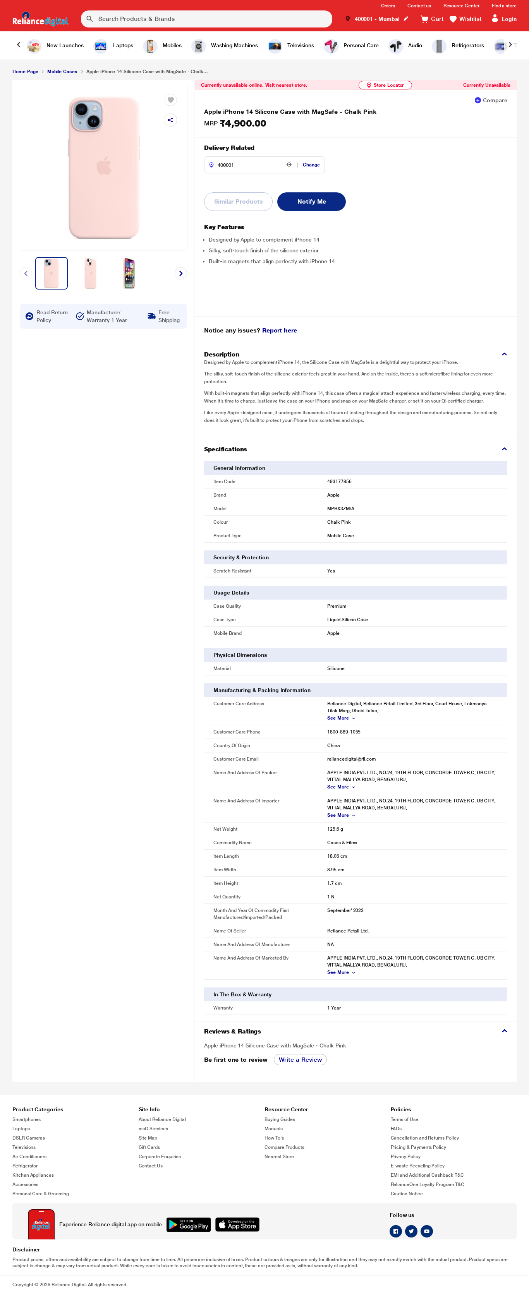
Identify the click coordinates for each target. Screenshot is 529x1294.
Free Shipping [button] (168, 316)
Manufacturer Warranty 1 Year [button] (107, 316)
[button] (377, 19)
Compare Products (284, 1147)
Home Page (25, 71)
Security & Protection (241, 557)
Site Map (148, 1138)
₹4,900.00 (235, 123)
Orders (388, 6)
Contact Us (151, 1166)
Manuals (273, 1128)
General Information (239, 468)
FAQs (396, 1128)
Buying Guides (279, 1119)
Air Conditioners (29, 1156)
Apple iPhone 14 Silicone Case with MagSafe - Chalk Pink (290, 111)
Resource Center (461, 6)
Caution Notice (407, 1193)
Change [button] (311, 165)
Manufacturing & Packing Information (262, 690)
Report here (279, 330)
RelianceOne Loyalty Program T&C (427, 1184)
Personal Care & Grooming (40, 1193)
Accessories (25, 1184)
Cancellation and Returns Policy (425, 1138)
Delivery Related (229, 147)
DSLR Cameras (28, 1138)
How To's (274, 1138)
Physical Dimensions (240, 655)
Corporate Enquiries (160, 1156)
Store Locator (389, 85)
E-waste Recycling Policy (418, 1166)
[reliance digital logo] (40, 19)
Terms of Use (404, 1119)
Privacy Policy (406, 1156)
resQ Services (153, 1128)
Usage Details (231, 593)
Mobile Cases (62, 71)
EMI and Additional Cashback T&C (427, 1175)
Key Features (224, 227)
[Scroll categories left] (18, 45)
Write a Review (300, 1059)
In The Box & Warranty (242, 994)
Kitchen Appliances (33, 1175)
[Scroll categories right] (510, 45)
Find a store (504, 6)
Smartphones (26, 1119)
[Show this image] (51, 273)
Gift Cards (149, 1147)
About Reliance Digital (162, 1119)
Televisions (24, 1147)
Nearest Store (279, 1156)
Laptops (21, 1128)
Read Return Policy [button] (52, 316)
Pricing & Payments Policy (419, 1147)
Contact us (419, 6)
